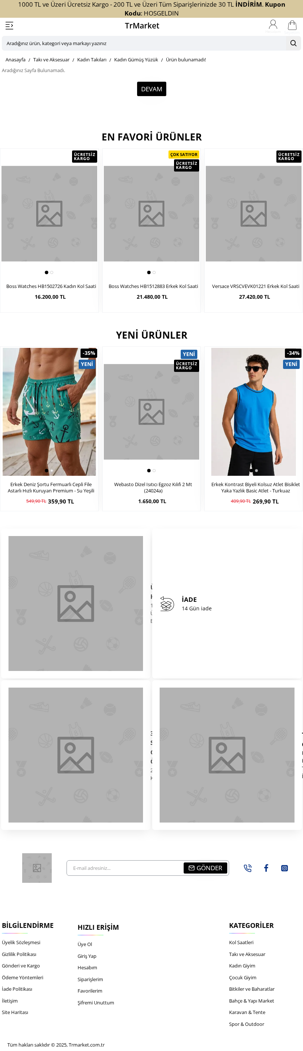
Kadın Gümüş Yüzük (136, 59)
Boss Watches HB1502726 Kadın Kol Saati (51, 286)
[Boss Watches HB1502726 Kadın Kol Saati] (49, 214)
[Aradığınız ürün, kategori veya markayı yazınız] (293, 43)
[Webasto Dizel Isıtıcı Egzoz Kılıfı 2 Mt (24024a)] (152, 412)
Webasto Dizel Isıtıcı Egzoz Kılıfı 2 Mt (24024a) (153, 487)
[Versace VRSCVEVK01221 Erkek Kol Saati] (254, 214)
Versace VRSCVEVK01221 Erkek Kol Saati (255, 286)
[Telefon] (247, 868)
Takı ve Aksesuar (51, 59)
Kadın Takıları (91, 59)
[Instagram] (284, 868)
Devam (151, 89)
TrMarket (142, 25)
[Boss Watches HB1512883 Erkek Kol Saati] (152, 214)
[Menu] (9, 26)
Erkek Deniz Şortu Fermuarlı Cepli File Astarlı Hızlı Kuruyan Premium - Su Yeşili (51, 487)
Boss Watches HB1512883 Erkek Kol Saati (153, 286)
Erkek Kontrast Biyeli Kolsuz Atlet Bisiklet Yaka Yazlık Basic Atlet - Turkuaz (255, 487)
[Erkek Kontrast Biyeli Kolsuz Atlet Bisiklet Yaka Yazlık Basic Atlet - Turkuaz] (254, 412)
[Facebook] (266, 868)
